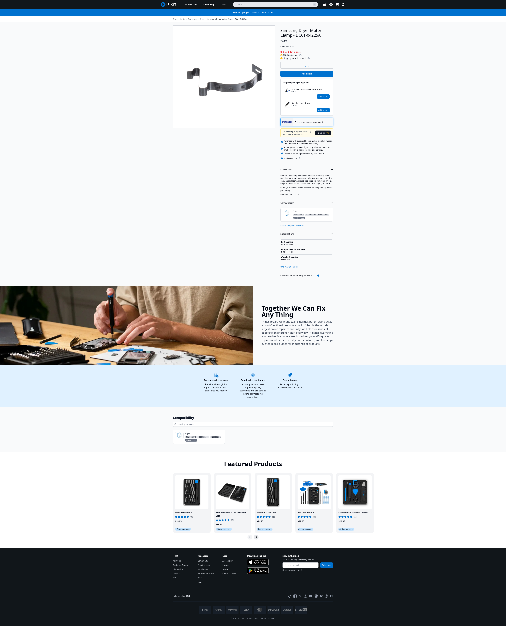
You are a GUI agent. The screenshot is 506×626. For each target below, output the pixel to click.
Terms (225, 569)
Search (326, 65)
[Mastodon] (316, 596)
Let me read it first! (293, 570)
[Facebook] (295, 596)
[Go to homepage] (169, 4)
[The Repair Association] (331, 596)
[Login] (343, 4)
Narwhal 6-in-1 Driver (301, 103)
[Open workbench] (324, 4)
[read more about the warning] (318, 275)
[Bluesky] (321, 596)
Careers (176, 573)
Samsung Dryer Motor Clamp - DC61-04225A (227, 19)
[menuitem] (191, 4)
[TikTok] (289, 596)
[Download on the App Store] (258, 562)
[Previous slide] (249, 537)
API (174, 577)
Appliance (192, 19)
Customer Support (181, 565)
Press (200, 577)
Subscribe (326, 565)
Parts (182, 19)
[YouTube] (310, 596)
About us (177, 561)
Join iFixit (323, 133)
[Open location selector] (331, 4)
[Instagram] (305, 596)
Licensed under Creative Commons (260, 618)
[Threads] (326, 596)
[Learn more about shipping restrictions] (300, 55)
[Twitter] (300, 596)
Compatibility (287, 202)
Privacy (225, 565)
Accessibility (227, 561)
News (200, 582)
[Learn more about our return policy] (299, 158)
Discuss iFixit (178, 569)
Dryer (202, 19)
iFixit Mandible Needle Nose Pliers (306, 89)
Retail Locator (204, 569)
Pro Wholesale (204, 565)
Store (175, 19)
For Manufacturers (206, 573)
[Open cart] (337, 4)
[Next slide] (256, 537)
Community (203, 561)
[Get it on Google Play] (258, 570)
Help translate (179, 596)
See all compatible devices (292, 225)
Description (286, 169)
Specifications (287, 233)
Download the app (257, 555)
